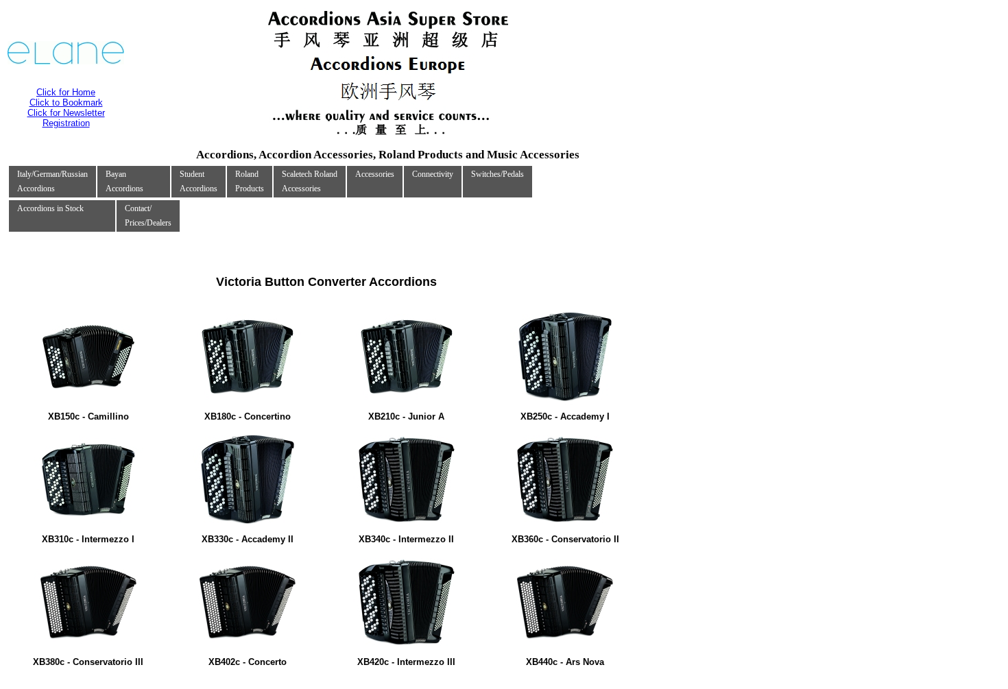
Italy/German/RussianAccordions (52, 181)
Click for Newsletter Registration (66, 118)
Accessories (374, 174)
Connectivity (432, 174)
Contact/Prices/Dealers (148, 216)
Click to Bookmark (66, 102)
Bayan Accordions (124, 181)
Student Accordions (198, 181)
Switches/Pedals (497, 174)
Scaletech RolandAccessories (309, 181)
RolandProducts (249, 181)
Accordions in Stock (50, 208)
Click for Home (65, 92)
